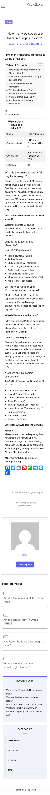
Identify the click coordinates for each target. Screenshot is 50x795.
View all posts (25, 564)
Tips (9, 22)
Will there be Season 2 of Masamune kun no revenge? (22, 91)
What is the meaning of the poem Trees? (23, 599)
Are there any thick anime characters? (20, 102)
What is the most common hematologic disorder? (18, 665)
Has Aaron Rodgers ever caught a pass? (23, 643)
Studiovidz (30, 790)
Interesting (14, 740)
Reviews (12, 760)
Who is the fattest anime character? (20, 85)
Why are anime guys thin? (21, 96)
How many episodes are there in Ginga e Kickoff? (24, 71)
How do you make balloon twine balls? (25, 704)
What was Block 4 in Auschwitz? (22, 707)
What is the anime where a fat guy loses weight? (24, 78)
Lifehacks (13, 750)
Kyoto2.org (35, 4)
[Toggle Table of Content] (39, 65)
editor (12, 43)
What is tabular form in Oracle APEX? (21, 621)
